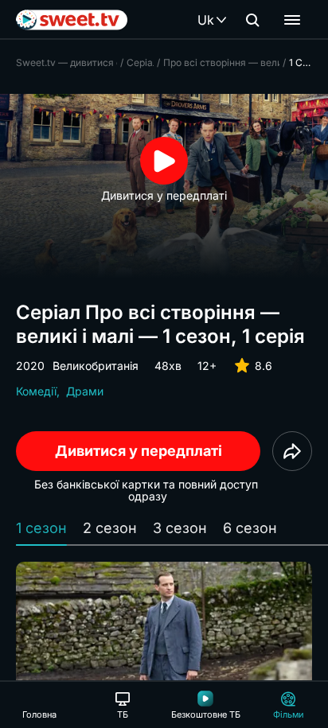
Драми (84, 391)
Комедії (36, 391)
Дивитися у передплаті (138, 450)
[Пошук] (252, 20)
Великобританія (96, 365)
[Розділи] (292, 20)
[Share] (292, 451)
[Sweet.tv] (71, 20)
